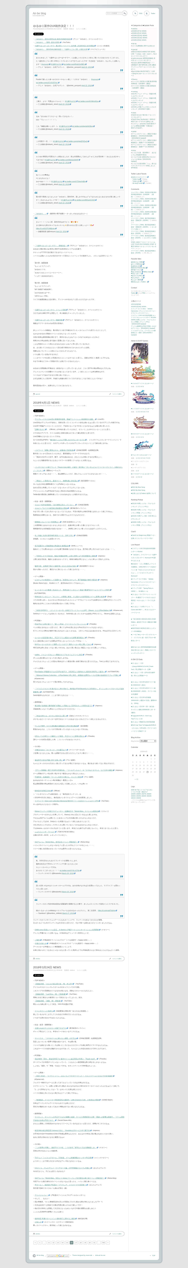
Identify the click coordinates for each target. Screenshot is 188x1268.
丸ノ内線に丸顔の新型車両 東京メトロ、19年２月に (54, 536)
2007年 (143, 794)
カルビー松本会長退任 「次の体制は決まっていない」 (55, 505)
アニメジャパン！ (41, 1195)
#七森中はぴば (56, 64)
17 (76, 1242)
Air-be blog (39, 13)
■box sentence (136, 272)
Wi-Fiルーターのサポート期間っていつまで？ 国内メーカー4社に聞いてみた (63, 644)
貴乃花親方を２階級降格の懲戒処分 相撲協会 (51, 546)
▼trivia (133, 150)
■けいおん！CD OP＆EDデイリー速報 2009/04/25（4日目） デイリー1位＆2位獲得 (143, 691)
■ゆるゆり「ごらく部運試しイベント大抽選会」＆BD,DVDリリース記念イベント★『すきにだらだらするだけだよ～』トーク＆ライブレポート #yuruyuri (143, 570)
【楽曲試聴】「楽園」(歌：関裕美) (48, 1001)
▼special (134, 49)
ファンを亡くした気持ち (44, 1011)
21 (94, 1242)
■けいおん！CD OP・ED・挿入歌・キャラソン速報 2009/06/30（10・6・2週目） (143, 709)
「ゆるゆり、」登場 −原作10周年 (47, 42)
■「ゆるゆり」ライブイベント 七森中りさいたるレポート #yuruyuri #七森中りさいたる (144, 557)
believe (71, 29)
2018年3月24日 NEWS (47, 967)
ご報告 (37, 940)
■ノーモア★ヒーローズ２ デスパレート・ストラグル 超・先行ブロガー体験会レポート (144, 637)
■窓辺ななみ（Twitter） (139, 282)
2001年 (133, 798)
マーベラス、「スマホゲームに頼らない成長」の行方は (55, 1038)
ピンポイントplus (150, 238)
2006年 (149, 794)
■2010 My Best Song (138, 490)
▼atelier (134, 131)
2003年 (143, 796)
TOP (153, 1255)
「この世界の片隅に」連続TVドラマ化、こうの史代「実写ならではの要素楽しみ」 (65, 1148)
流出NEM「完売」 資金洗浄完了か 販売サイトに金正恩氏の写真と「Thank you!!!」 (65, 1059)
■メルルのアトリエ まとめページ (142, 383)
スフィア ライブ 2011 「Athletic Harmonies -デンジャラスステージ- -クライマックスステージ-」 (143, 311)
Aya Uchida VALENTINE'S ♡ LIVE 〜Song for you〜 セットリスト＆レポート (144, 73)
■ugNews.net (135, 266)
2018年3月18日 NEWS (139, 38)
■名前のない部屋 (137, 262)
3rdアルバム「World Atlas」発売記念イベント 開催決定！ (56, 842)
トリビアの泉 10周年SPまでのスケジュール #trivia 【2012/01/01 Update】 (143, 159)
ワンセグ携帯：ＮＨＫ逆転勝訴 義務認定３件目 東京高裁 (56, 726)
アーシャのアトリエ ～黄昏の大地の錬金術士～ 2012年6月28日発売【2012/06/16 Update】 (144, 136)
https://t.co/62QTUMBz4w (45, 229)
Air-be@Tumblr (138, 183)
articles (38, 958)
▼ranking (134, 91)
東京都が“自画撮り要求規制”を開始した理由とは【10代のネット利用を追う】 (63, 706)
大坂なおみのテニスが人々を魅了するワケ (50, 1028)
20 (90, 1242)
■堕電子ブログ (136, 270)
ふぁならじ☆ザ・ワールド (45, 832)
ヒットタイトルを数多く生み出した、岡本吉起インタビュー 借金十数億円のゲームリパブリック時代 (72, 590)
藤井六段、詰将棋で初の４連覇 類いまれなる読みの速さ (56, 566)
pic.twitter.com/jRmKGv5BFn (74, 64)
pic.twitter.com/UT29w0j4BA (75, 181)
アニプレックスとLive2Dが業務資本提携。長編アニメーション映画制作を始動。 (65, 419)
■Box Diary (148, 272)
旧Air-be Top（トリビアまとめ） (142, 790)
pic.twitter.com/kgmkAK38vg (82, 126)
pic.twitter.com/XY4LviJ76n (70, 870)
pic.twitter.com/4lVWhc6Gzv (88, 101)
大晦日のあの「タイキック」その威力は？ (50, 750)
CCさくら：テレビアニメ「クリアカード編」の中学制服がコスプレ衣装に (62, 1168)
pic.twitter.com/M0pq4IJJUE (84, 200)
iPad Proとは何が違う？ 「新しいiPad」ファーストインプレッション (60, 624)
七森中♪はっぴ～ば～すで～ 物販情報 (48, 320)
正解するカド (40, 429)
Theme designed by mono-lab (82, 1255)
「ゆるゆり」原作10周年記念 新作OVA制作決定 (52, 39)
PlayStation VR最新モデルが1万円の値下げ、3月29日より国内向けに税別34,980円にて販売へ (70, 672)
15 (67, 1242)
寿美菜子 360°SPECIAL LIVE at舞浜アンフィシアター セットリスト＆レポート (143, 67)
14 (62, 1242)
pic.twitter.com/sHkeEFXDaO (76, 141)
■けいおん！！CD (137, 663)
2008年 (138, 794)
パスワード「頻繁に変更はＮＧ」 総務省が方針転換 (54, 450)
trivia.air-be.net (100, 1255)
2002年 (149, 796)
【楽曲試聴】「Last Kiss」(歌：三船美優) (50, 994)
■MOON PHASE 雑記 (138, 268)
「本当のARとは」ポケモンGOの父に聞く (50, 716)
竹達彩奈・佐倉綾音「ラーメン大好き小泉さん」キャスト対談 (58, 777)
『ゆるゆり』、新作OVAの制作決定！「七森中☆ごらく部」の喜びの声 (61, 49)
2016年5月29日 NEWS (138, 306)
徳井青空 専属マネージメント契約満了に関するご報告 (55, 1219)
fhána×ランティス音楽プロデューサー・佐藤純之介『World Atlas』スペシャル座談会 (66, 811)
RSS (140, 13)
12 (53, 1242)
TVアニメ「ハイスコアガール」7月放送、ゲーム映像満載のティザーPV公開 (63, 1158)
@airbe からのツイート (139, 177)
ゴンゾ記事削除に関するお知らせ (143, 46)
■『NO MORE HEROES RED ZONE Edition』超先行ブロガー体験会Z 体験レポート (143, 622)
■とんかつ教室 (136, 280)
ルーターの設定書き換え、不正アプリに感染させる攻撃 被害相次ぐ (60, 638)
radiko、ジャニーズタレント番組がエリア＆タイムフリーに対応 (58, 655)
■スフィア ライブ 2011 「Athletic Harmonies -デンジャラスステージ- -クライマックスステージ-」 (143, 582)
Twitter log (136, 179)
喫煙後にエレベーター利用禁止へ (47, 522)
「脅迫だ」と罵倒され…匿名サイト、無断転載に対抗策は (56, 481)
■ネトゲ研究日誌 (137, 264)
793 (103, 1242)
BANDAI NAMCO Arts (43, 791)
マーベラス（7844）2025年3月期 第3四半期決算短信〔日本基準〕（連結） (143, 194)
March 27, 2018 (68, 913)
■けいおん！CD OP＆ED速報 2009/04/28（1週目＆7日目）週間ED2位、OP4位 (144, 700)
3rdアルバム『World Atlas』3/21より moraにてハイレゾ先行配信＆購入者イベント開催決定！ (69, 1178)
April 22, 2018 (86, 67)
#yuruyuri (44, 64)
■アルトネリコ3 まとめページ (141, 455)
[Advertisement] (82, 20)
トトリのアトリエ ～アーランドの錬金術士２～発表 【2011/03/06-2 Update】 (143, 333)
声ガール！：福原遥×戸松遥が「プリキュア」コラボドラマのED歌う (60, 1185)
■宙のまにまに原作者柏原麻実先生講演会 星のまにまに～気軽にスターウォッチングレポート (143, 650)
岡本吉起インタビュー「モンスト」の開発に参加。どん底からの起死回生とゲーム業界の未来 (69, 597)
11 (49, 1242)
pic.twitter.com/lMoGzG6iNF (68, 160)
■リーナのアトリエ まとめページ (142, 474)
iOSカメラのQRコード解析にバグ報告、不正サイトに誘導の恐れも (60, 736)
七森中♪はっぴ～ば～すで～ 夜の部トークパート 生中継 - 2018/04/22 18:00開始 (64, 46)
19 (85, 1242)
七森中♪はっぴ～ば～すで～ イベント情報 (50, 310)
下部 (143, 293)
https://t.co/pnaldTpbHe (106, 911)
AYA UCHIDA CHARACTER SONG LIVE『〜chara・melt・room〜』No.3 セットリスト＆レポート (143, 54)
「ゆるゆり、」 (40, 214)
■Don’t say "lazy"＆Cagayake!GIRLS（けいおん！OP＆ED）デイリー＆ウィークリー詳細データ (143, 728)
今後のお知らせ (40, 943)
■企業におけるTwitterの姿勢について (143, 493)
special (38, 394)
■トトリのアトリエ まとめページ (142, 408)
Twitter (153, 13)
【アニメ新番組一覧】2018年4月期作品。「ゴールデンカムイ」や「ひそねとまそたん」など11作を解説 (74, 770)
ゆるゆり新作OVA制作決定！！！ (54, 25)
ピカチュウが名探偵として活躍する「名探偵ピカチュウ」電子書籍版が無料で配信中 (66, 580)
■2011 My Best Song (138, 487)
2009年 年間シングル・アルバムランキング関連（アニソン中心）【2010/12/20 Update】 (143, 322)
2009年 (133, 794)
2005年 (133, 796)
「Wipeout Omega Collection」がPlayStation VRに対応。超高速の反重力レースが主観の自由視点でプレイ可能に (77, 675)
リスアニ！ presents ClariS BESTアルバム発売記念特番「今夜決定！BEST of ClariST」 (143, 126)
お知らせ (38, 1222)
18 (80, 1242)
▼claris (133, 113)
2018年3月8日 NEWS (139, 40)
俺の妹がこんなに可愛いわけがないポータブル (67, 440)
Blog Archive (135, 741)
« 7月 (136, 779)
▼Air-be (134, 43)
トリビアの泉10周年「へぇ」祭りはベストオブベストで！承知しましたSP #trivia (143, 166)
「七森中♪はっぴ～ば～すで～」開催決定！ (51, 246)
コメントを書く (81, 29)
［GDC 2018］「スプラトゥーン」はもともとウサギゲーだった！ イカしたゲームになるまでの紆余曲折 (74, 1076)
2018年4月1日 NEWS (46, 402)
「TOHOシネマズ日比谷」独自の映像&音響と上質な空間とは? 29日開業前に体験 (65, 556)
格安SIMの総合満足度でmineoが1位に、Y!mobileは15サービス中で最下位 (62, 1130)
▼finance (134, 79)
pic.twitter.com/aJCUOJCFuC (47, 83)
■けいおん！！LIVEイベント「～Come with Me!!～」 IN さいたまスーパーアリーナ (143, 609)
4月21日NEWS (136, 304)
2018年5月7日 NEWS (139, 31)
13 (58, 1242)
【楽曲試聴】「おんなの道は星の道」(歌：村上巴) (53, 984)
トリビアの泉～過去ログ (139, 792)
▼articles (134, 28)
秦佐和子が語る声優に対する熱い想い (49, 760)
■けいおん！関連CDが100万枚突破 (143, 722)
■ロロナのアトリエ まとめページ (142, 434)
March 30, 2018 (68, 873)
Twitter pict (136, 181)
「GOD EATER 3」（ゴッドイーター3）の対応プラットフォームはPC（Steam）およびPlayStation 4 (72, 610)
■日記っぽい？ (136, 273)
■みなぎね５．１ (137, 277)
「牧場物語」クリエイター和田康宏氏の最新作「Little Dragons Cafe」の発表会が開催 (67, 1100)
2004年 (138, 796)
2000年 (138, 798)
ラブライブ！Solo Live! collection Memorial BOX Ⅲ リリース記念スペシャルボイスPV (66, 801)
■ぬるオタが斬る (137, 275)
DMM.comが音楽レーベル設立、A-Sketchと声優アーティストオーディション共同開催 (67, 930)
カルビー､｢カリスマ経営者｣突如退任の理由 (51, 508)
